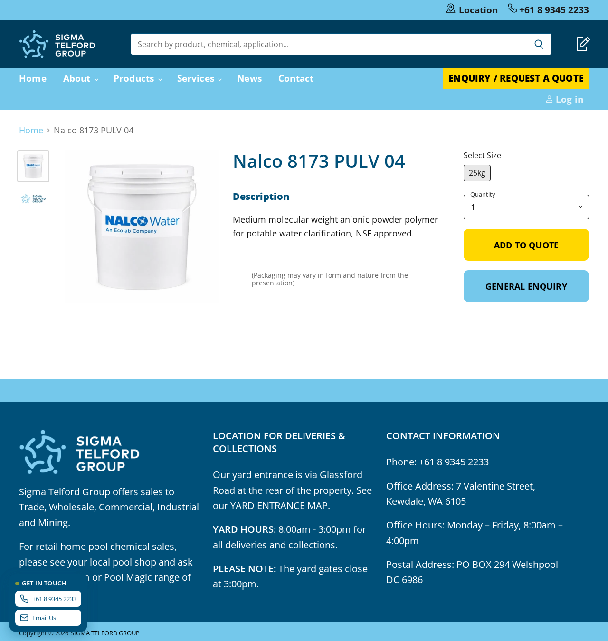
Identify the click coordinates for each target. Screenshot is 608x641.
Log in (568, 99)
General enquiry (526, 286)
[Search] (538, 44)
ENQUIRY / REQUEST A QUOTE (515, 78)
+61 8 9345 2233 (554, 10)
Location (478, 10)
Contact (296, 78)
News (249, 78)
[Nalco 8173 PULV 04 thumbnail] (33, 166)
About (78, 78)
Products (135, 78)
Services (197, 78)
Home (33, 78)
